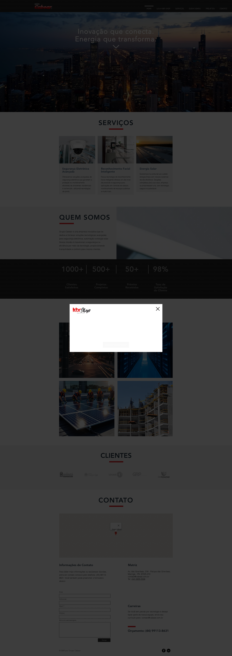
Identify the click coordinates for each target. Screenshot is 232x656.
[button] (158, 309)
